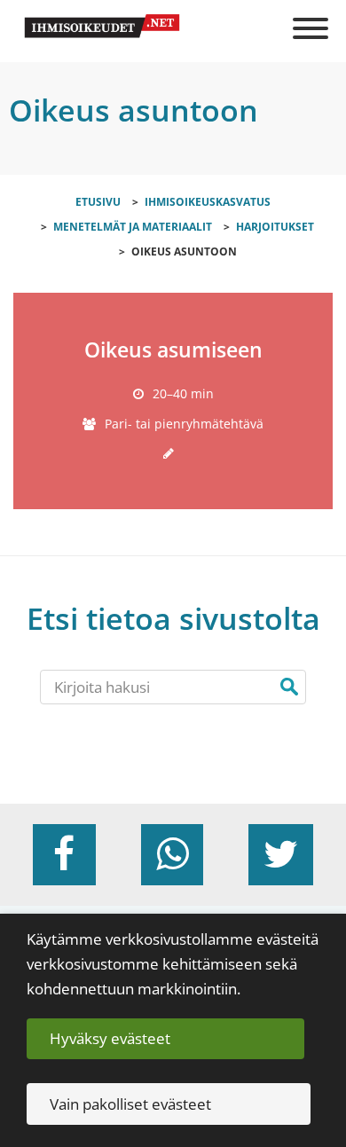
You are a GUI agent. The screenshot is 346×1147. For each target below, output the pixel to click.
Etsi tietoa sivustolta (173, 618)
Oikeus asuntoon (184, 251)
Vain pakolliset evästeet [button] (130, 1104)
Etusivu (98, 201)
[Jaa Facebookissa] (64, 855)
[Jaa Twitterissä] (280, 855)
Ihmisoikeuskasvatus (208, 201)
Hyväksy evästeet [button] (110, 1038)
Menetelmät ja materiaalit (132, 226)
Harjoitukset (275, 226)
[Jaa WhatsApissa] (172, 855)
